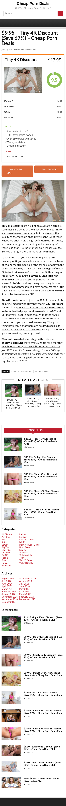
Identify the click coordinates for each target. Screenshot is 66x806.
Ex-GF (5, 555)
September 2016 (27, 578)
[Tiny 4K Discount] (23, 80)
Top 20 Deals (25, 560)
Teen (21, 557)
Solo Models (25, 555)
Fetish (5, 557)
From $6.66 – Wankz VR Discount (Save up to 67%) (41, 779)
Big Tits (5, 547)
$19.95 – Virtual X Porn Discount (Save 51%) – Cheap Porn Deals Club (41, 512)
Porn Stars (24, 547)
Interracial (6, 565)
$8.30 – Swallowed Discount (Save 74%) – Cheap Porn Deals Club (42, 747)
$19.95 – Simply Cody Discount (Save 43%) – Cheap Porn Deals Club (52, 402)
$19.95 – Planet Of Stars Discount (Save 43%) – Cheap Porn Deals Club (42, 493)
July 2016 (24, 583)
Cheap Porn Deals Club (21, 371)
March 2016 (25, 594)
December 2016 (10, 596)
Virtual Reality (26, 563)
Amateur (6, 537)
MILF (22, 542)
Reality (22, 550)
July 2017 (6, 581)
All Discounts (19, 49)
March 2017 (8, 589)
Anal (4, 539)
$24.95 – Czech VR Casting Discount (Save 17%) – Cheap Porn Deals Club (43, 711)
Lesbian (23, 537)
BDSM (5, 544)
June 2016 (24, 586)
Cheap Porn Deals (33, 3)
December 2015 (27, 599)
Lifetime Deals (30, 49)
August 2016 (25, 581)
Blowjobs (6, 550)
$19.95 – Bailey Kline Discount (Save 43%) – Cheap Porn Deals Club (33, 402)
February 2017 (9, 591)
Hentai (5, 563)
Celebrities (7, 552)
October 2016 (8, 602)
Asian (4, 542)
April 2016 (24, 591)
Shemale (23, 552)
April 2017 (7, 586)
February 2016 (26, 596)
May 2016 (24, 589)
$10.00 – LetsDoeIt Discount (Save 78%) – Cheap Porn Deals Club (42, 763)
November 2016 (10, 599)
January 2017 (8, 594)
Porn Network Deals (29, 544)
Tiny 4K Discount (42, 371)
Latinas (23, 534)
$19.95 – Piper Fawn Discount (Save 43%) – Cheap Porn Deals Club (13, 404)
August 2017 (8, 578)
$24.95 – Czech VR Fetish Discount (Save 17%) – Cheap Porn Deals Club (43, 729)
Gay (4, 560)
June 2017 (7, 583)
